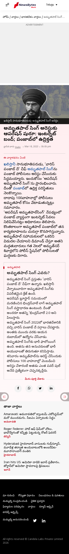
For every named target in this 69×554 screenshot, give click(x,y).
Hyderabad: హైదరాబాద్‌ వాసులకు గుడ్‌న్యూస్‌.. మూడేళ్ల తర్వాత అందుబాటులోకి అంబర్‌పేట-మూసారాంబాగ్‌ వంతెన (32, 447)
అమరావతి (10, 422)
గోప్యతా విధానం (26, 496)
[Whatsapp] (29, 388)
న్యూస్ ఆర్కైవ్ (46, 507)
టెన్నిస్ (7, 437)
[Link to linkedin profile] (43, 520)
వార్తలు (15, 17)
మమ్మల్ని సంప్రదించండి (15, 501)
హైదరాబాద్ (10, 455)
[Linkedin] (51, 388)
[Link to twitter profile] (34, 520)
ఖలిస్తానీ (9, 164)
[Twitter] (40, 388)
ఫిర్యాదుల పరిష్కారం (13, 507)
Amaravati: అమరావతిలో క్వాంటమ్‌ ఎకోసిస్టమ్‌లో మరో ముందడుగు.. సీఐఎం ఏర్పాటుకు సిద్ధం (33, 416)
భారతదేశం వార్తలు (31, 17)
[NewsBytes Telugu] (25, 5)
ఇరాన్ (7, 470)
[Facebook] (18, 388)
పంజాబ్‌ (18, 188)
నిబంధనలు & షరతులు (51, 496)
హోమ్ (6, 17)
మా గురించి (9, 496)
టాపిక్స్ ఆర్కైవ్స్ (10, 512)
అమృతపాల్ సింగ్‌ (40, 169)
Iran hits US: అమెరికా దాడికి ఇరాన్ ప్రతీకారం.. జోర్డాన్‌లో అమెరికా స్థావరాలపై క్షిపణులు (32, 464)
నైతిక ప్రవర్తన (38, 501)
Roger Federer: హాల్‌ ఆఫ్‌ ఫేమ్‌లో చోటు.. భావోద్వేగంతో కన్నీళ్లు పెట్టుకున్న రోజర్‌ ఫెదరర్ (30, 431)
